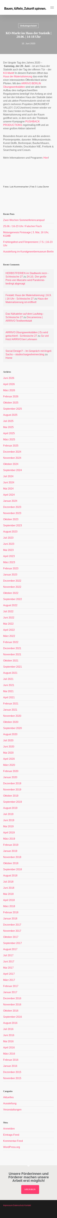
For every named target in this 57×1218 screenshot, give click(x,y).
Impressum (8, 1205)
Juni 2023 (8, 544)
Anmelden (9, 1128)
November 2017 (12, 930)
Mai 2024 (8, 488)
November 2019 (12, 789)
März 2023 (9, 562)
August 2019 (10, 808)
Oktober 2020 (10, 722)
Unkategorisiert (28, 25)
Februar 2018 (10, 912)
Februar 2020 (10, 771)
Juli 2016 (8, 1029)
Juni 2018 (8, 887)
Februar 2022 (10, 642)
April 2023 (9, 556)
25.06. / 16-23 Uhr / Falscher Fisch (22, 226)
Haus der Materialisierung (17, 76)
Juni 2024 (8, 482)
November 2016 (12, 1004)
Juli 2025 (8, 421)
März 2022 (9, 636)
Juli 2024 (8, 476)
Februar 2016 (10, 1059)
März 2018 (9, 906)
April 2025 (9, 433)
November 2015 (12, 1078)
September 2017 (12, 943)
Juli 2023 (8, 537)
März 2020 (9, 765)
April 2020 (9, 759)
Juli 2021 (8, 679)
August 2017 (10, 949)
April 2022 (9, 630)
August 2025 (10, 415)
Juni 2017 (8, 961)
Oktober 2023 (10, 519)
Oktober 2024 (10, 464)
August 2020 (10, 734)
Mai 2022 (8, 623)
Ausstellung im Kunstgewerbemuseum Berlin (28, 251)
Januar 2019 (10, 851)
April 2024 (9, 494)
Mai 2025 (8, 427)
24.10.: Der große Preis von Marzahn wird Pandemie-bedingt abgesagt (26, 280)
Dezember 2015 (12, 1072)
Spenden (30, 1189)
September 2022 (12, 599)
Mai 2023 (8, 550)
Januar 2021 (10, 709)
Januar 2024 (10, 501)
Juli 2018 (8, 881)
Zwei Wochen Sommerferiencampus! (24, 220)
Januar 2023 (10, 574)
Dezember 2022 (12, 580)
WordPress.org (11, 1147)
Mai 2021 (8, 691)
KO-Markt (8, 73)
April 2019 (9, 832)
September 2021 (12, 666)
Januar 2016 (10, 1066)
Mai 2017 (8, 967)
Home (9, 358)
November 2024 (12, 458)
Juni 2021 (8, 685)
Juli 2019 (8, 814)
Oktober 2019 (10, 795)
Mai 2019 (8, 826)
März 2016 (9, 1053)
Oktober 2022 (10, 593)
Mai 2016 (8, 1041)
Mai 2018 (8, 894)
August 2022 (10, 605)
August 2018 (10, 875)
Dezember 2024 (12, 451)
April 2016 (9, 1047)
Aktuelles (8, 1097)
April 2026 (9, 384)
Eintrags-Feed (11, 1134)
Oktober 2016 (10, 1010)
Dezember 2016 (12, 998)
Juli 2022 (8, 611)
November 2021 (12, 654)
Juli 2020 (8, 740)
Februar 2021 (10, 703)
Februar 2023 (10, 568)
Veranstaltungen (12, 1109)
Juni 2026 (8, 378)
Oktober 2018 (10, 863)
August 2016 (10, 1023)
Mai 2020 (8, 752)
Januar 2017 (10, 992)
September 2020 (12, 728)
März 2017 (9, 980)
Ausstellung (9, 1103)
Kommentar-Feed (13, 1141)
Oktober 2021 (10, 660)
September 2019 (12, 802)
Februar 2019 (10, 844)
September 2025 (12, 408)
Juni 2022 (8, 617)
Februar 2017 (10, 986)
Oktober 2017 (10, 937)
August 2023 (10, 531)
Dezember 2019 (12, 783)
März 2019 (9, 838)
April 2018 (9, 900)
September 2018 (12, 869)
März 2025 (9, 439)
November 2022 (12, 587)
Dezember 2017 (12, 924)
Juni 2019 (8, 820)
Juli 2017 (8, 955)
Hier (45, 157)
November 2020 (12, 716)
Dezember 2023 (12, 507)
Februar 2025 (10, 445)
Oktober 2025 (10, 402)
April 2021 (9, 697)
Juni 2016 (8, 1035)
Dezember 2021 (12, 648)
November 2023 (12, 513)
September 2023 (12, 525)
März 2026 (9, 390)
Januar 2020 (10, 777)
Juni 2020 (8, 746)
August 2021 (10, 673)
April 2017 (9, 973)
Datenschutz (18, 1205)
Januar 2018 (10, 918)
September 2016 (12, 1016)
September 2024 (12, 470)
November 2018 (12, 857)
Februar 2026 (10, 396)
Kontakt (27, 1205)
